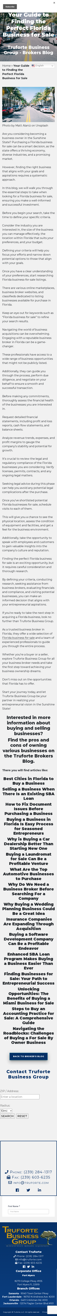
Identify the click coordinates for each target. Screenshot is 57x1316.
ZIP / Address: (9, 1091)
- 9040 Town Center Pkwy (28, 1293)
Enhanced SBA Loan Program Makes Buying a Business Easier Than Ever (28, 961)
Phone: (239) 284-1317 (30, 1256)
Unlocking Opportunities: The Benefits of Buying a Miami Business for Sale (28, 996)
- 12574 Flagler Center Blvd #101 (28, 1303)
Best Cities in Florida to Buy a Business (28, 781)
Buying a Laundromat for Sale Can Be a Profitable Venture (28, 859)
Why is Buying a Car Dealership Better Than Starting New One (28, 844)
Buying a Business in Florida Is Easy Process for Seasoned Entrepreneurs (28, 826)
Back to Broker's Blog (28, 1056)
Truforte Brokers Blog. (32, 758)
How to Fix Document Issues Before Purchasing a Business (28, 809)
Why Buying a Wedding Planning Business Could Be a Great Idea (28, 909)
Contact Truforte (28, 1252)
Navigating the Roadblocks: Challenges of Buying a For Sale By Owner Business (28, 1035)
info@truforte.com (30, 1182)
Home (6, 65)
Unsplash (42, 125)
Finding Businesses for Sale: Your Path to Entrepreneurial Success (28, 979)
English (39, 65)
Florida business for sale (18, 637)
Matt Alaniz (23, 125)
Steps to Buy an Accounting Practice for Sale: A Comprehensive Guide (28, 1015)
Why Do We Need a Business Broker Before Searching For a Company (28, 891)
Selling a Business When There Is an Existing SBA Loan (28, 794)
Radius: (5, 1105)
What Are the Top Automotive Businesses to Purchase (28, 874)
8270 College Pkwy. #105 (28, 1283)
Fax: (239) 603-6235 (30, 1177)
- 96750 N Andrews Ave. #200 (28, 1296)
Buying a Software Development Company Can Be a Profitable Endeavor (28, 941)
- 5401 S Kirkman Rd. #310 (28, 1300)
